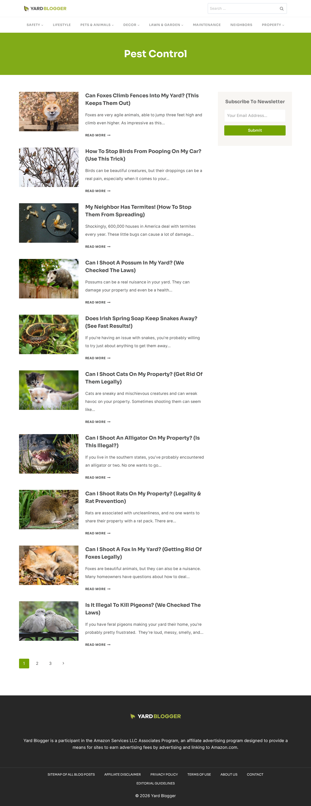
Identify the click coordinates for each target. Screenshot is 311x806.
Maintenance (207, 25)
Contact (255, 774)
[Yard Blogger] (45, 8)
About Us (228, 774)
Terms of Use (199, 774)
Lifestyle (62, 25)
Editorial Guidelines (155, 783)
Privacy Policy (164, 774)
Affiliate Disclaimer (122, 774)
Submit (255, 130)
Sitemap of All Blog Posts (71, 774)
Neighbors (241, 25)
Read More (98, 135)
